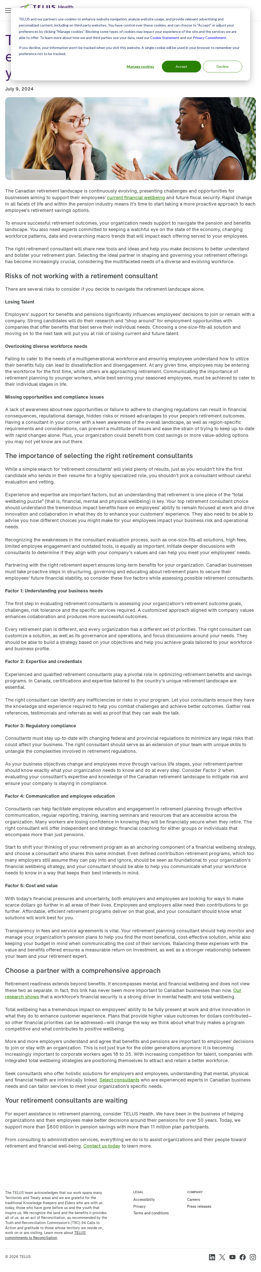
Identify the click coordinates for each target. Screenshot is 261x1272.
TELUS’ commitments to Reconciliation (45, 1235)
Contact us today (101, 1145)
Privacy (139, 1206)
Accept (181, 66)
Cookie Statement (164, 37)
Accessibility (144, 1199)
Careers (193, 1199)
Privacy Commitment (209, 37)
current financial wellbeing (136, 197)
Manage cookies (140, 66)
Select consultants (119, 1079)
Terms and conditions (151, 1213)
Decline (223, 66)
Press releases (199, 1206)
